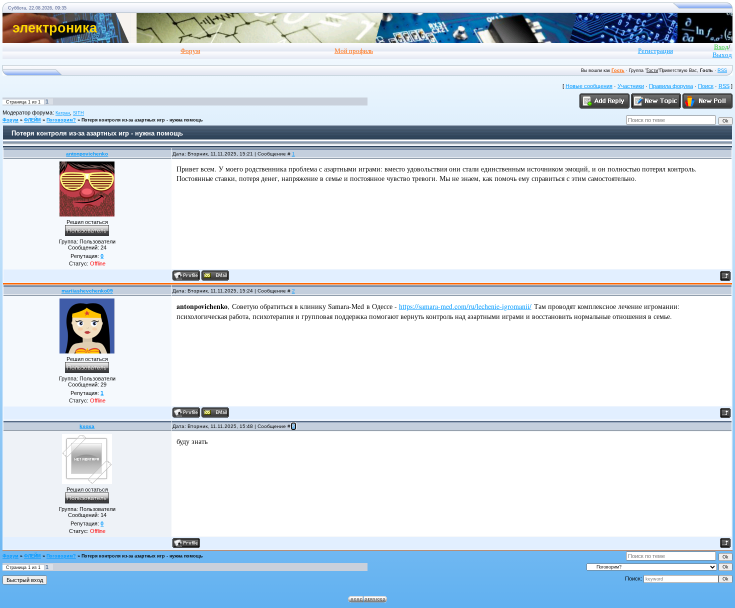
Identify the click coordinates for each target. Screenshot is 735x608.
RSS (722, 70)
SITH (78, 113)
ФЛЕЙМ (32, 120)
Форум (10, 120)
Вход (721, 46)
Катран (63, 113)
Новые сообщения (589, 86)
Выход (722, 54)
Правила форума (671, 86)
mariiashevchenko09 (87, 291)
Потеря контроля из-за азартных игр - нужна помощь (142, 120)
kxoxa (87, 426)
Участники (631, 86)
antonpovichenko (87, 153)
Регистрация (655, 50)
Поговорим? (61, 120)
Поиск (706, 86)
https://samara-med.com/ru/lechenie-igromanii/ (465, 306)
